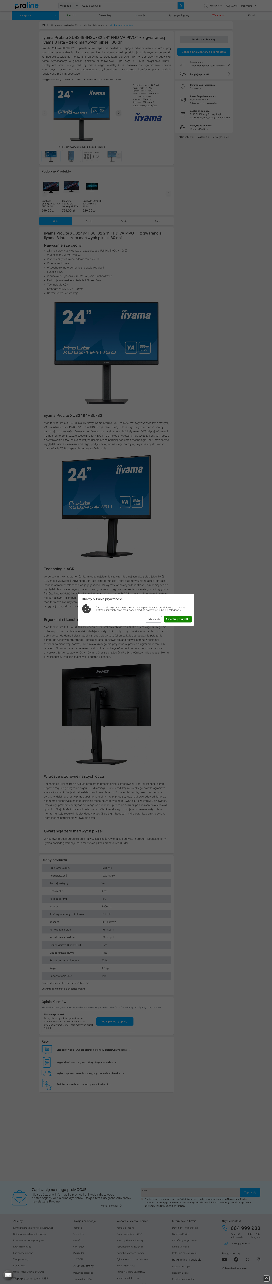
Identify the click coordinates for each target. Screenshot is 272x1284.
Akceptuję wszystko (178, 619)
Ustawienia (153, 619)
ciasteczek (125, 607)
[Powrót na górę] (266, 1279)
